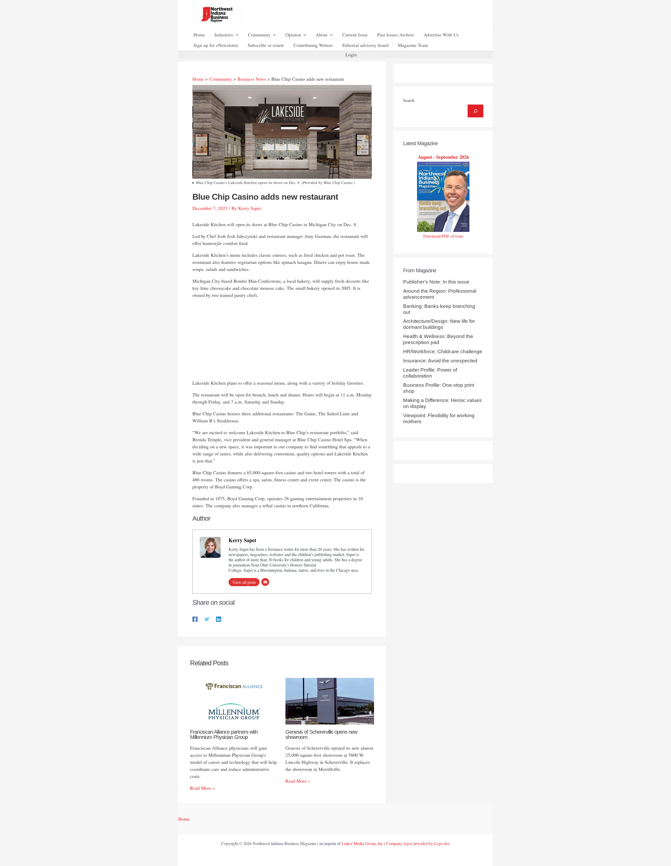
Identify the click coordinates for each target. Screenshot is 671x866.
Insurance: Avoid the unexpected (440, 360)
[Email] (265, 582)
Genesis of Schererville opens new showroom (321, 734)
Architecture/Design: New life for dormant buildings (439, 324)
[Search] (475, 111)
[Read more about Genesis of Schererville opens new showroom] (329, 700)
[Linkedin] (218, 619)
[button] (236, 34)
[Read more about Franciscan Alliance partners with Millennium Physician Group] (234, 700)
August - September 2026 (443, 156)
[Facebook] (195, 619)
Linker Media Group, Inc (362, 843)
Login (351, 54)
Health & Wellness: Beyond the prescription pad (438, 339)
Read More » (202, 788)
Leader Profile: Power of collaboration (430, 373)
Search (408, 100)
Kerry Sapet (242, 540)
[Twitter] (206, 619)
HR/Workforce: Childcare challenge (442, 351)
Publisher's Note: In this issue (436, 282)
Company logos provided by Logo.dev (418, 843)
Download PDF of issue (443, 236)
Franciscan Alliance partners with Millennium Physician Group (224, 734)
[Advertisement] (282, 340)
